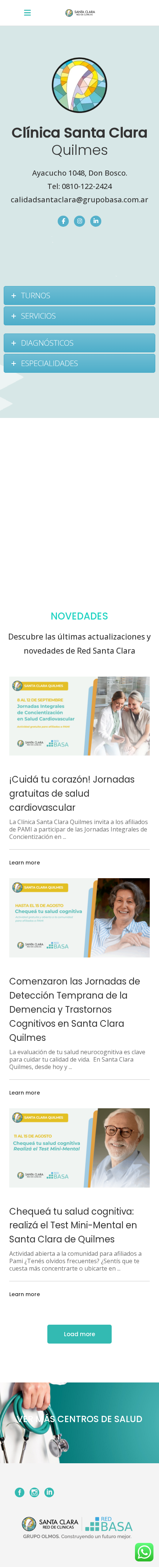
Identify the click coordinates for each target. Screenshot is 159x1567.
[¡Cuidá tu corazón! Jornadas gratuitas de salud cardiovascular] (79, 716)
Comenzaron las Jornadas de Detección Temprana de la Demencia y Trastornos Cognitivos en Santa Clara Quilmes (74, 1009)
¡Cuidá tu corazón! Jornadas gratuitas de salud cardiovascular (72, 793)
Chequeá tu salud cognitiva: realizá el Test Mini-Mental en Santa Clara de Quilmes (73, 1225)
